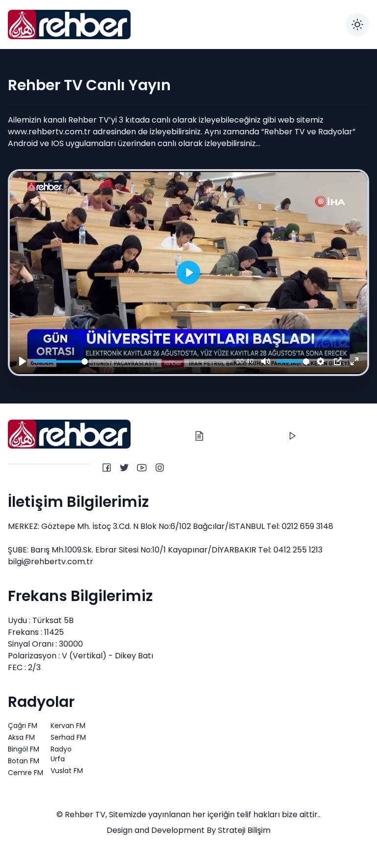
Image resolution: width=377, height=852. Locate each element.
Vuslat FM (67, 771)
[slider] (133, 361)
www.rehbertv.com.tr (49, 131)
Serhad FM (68, 737)
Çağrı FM (22, 725)
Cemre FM (25, 772)
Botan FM (23, 761)
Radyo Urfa (61, 754)
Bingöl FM (23, 749)
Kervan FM (68, 725)
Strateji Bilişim (244, 830)
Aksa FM (21, 737)
